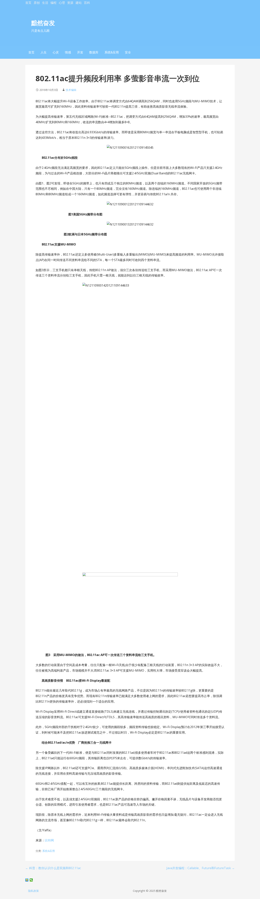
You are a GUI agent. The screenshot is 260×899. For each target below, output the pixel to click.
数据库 (93, 52)
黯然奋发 (43, 23)
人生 (44, 52)
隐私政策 (33, 891)
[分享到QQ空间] (27, 880)
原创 (37, 3)
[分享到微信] (31, 880)
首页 (28, 3)
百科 (87, 3)
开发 (80, 52)
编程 (53, 3)
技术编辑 (71, 90)
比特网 (49, 840)
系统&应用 (111, 52)
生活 (45, 3)
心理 (62, 3)
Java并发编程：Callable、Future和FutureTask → (200, 868)
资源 (70, 3)
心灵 (56, 52)
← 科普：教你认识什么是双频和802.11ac (53, 868)
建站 (79, 3)
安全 (128, 52)
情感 (68, 52)
